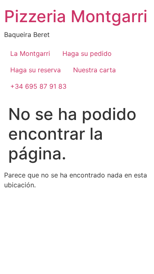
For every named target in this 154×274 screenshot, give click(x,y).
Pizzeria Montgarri (75, 16)
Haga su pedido (87, 53)
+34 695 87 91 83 (38, 86)
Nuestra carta (94, 70)
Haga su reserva (35, 70)
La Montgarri (30, 53)
